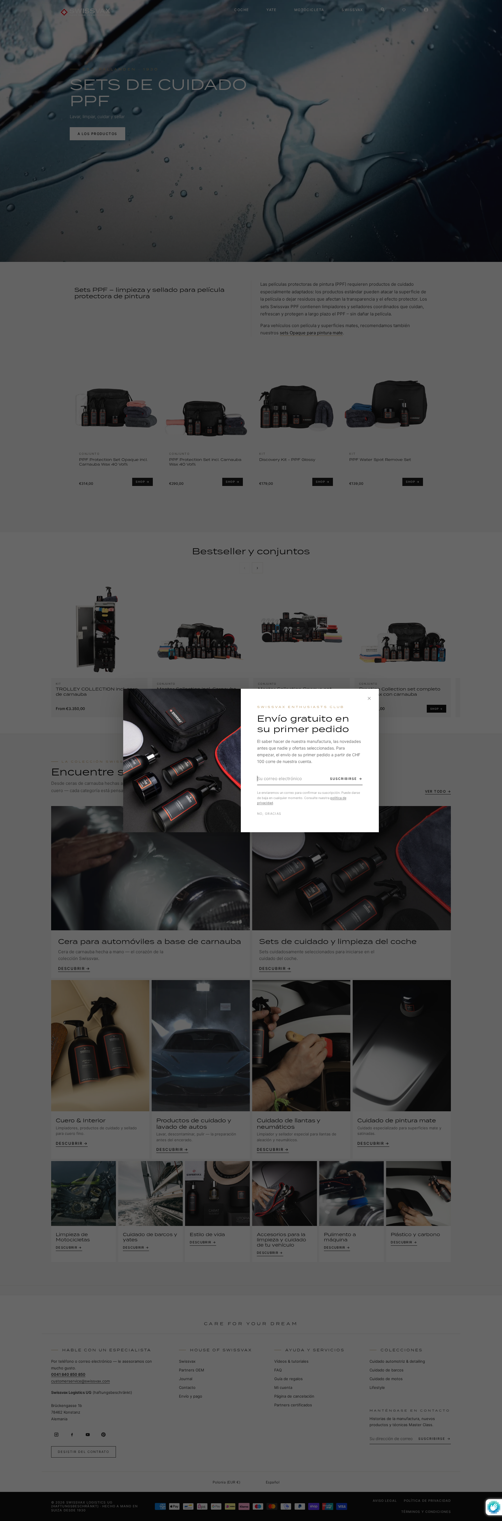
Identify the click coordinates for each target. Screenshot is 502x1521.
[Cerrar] (369, 698)
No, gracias (269, 814)
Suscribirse (343, 779)
